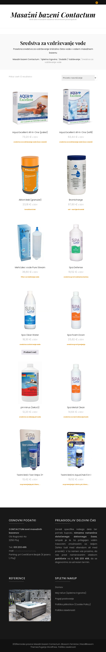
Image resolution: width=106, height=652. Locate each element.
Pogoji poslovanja (64, 598)
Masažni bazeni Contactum (53, 14)
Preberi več (30, 352)
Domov (59, 587)
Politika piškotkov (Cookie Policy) (73, 604)
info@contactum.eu (25, 550)
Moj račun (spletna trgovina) (70, 592)
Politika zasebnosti (65, 610)
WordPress (52, 647)
